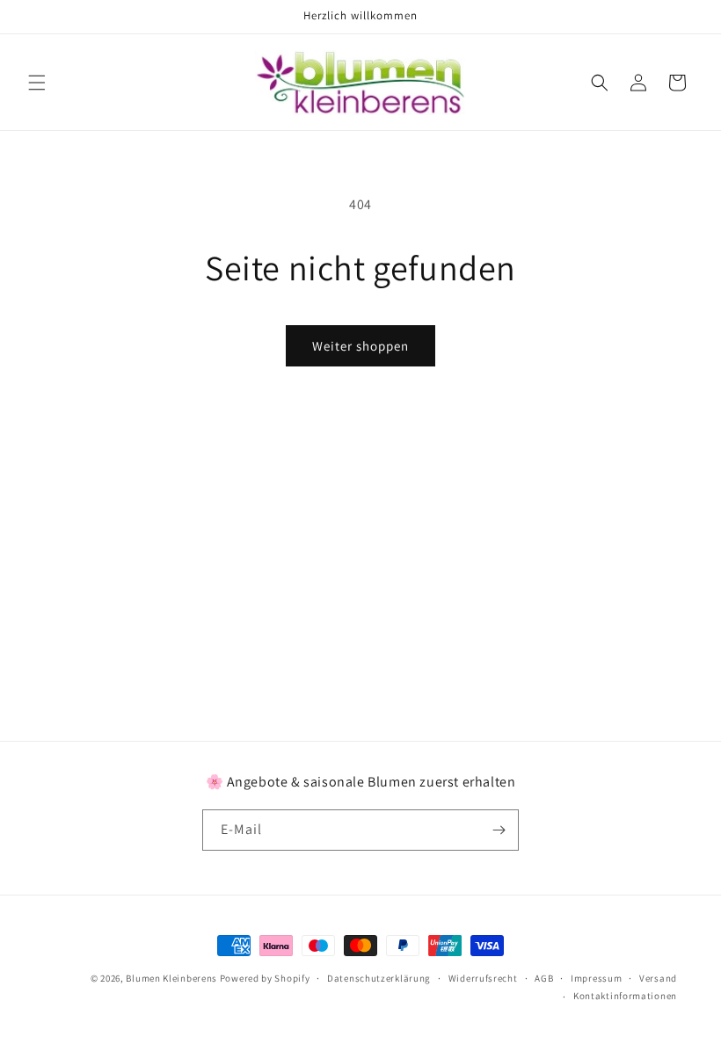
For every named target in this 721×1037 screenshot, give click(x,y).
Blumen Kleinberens (171, 978)
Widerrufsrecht (483, 978)
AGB (544, 978)
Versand (658, 978)
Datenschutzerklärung (379, 978)
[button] (37, 82)
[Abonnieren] (498, 830)
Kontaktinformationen (625, 996)
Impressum (596, 978)
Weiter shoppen (360, 345)
